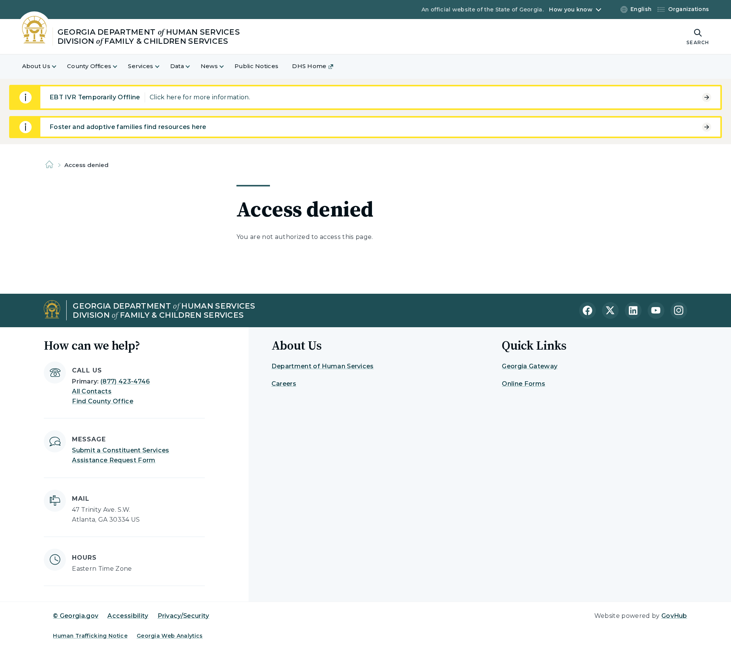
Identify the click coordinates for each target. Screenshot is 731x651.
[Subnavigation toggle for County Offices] (119, 66)
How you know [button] (570, 9)
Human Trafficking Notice (90, 635)
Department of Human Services (322, 366)
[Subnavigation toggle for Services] (161, 66)
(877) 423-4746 (125, 381)
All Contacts (92, 391)
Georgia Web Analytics (170, 635)
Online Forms (523, 383)
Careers (283, 383)
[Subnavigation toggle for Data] (192, 66)
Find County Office (102, 401)
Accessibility (127, 615)
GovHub (674, 615)
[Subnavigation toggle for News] (226, 66)
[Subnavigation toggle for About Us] (58, 66)
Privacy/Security (183, 615)
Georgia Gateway (529, 366)
